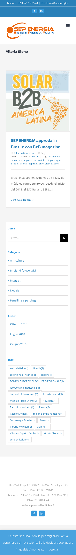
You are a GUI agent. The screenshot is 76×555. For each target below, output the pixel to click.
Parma (44, 407)
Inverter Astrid (53, 394)
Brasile (38, 368)
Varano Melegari (21, 426)
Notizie (35, 156)
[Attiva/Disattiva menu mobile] (68, 25)
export (46, 374)
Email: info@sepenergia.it (55, 3)
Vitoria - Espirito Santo (32, 163)
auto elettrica (19, 368)
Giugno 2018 (18, 344)
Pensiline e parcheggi (24, 300)
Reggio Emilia (19, 413)
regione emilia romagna (48, 413)
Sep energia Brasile (22, 420)
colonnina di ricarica (23, 374)
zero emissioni (19, 439)
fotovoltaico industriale (25, 387)
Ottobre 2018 (18, 324)
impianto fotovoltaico (35, 160)
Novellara (49, 400)
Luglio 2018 (17, 334)
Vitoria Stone (52, 163)
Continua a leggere (21, 199)
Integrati (15, 280)
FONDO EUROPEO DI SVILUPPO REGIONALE (37, 381)
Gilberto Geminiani (24, 153)
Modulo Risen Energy (23, 400)
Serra (44, 420)
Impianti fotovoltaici (23, 270)
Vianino (43, 426)
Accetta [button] (53, 549)
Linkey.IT (49, 505)
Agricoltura (17, 260)
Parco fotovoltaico (22, 407)
